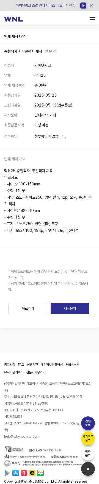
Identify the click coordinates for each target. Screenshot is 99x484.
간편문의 (88, 423)
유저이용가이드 (13, 372)
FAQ (21, 365)
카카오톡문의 (88, 438)
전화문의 (88, 453)
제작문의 (70, 308)
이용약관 (32, 365)
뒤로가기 (28, 308)
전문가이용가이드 (37, 372)
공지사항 (9, 365)
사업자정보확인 (13, 417)
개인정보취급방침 (52, 365)
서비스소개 (72, 365)
